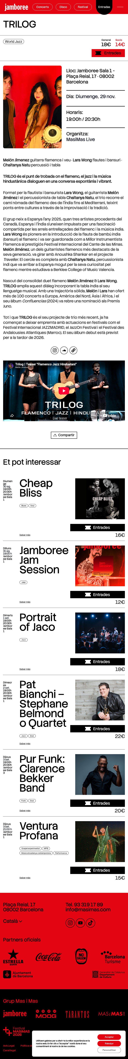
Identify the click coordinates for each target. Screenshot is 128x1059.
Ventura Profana (39, 831)
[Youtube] (80, 923)
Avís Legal (8, 1045)
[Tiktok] (90, 923)
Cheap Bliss (36, 488)
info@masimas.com (88, 909)
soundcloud (64, 350)
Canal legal (9, 1050)
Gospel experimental (30, 848)
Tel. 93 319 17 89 (84, 904)
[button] (120, 7)
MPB (46, 848)
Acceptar (109, 1037)
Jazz (23, 640)
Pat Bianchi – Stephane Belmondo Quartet (44, 703)
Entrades (112, 53)
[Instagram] (70, 923)
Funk (23, 801)
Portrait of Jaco (38, 622)
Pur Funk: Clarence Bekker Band (42, 773)
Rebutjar (109, 1043)
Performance (61, 853)
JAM (23, 582)
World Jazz (13, 41)
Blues (23, 506)
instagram (55, 350)
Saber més (25, 535)
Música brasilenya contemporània (36, 853)
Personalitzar (109, 1050)
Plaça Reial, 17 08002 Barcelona (23, 907)
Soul (32, 506)
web (73, 350)
